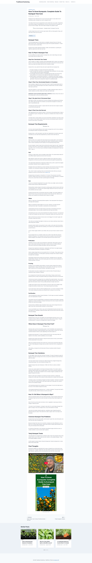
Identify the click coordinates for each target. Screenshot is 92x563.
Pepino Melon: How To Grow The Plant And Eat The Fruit (36, 519)
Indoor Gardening (50, 1)
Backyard (56, 1)
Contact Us (73, 1)
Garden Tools (62, 1)
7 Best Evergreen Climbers (60, 518)
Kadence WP (56, 560)
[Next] (69, 539)
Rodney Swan (25, 544)
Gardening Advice (42, 1)
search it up (47, 172)
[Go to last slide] (22, 539)
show (34, 35)
